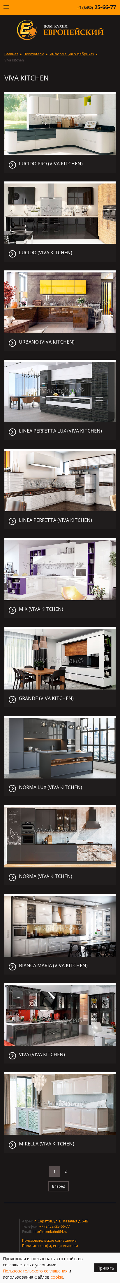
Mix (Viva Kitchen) (41, 609)
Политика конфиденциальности (50, 1245)
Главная (11, 54)
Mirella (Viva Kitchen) (46, 1144)
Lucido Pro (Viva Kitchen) (51, 164)
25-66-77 (96, 7)
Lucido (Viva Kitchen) (45, 253)
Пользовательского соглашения (35, 1271)
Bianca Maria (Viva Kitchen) (53, 966)
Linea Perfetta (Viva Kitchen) (55, 520)
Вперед (58, 1186)
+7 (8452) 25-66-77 (54, 1226)
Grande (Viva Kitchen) (46, 698)
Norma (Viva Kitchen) (45, 876)
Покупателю (34, 54)
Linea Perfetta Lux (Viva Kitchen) (60, 431)
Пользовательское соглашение (49, 1240)
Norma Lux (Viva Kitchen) (50, 787)
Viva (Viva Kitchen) (42, 1055)
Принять (105, 1268)
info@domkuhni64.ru (50, 1231)
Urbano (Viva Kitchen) (47, 342)
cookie (57, 1277)
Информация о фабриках (72, 54)
